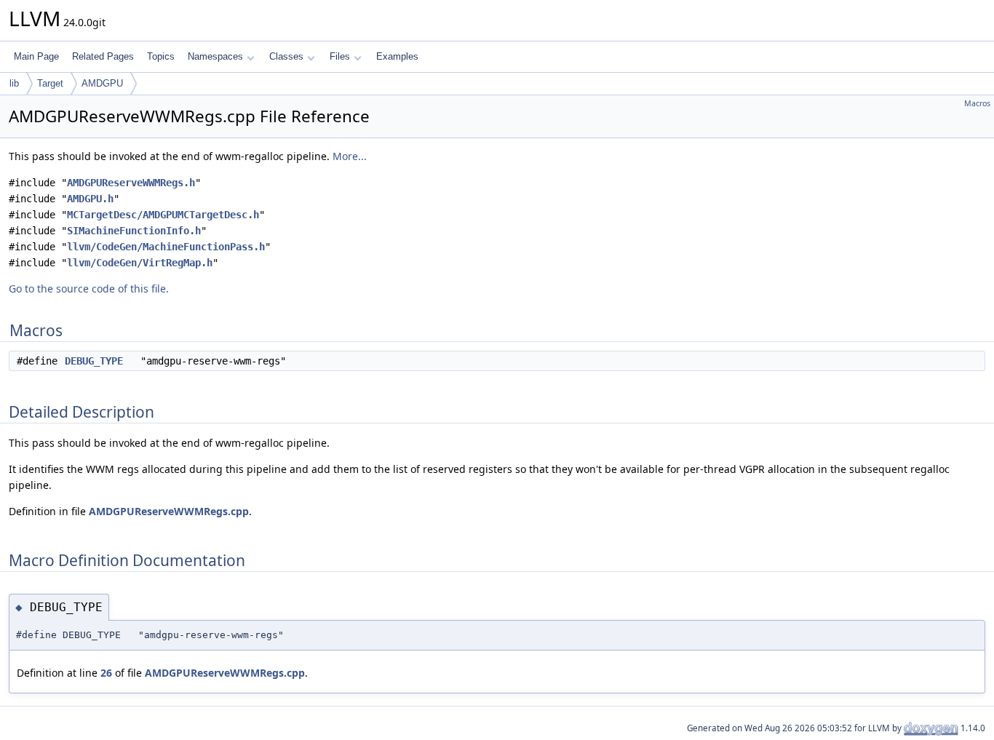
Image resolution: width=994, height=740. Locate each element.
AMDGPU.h (90, 198)
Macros (977, 103)
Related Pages (103, 56)
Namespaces (215, 56)
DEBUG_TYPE (94, 361)
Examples (397, 56)
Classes (286, 56)
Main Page (36, 56)
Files (340, 56)
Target (50, 83)
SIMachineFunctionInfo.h (134, 230)
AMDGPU (102, 83)
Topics (161, 56)
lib (14, 83)
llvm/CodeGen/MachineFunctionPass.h (166, 246)
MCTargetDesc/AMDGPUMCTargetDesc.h (163, 214)
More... (350, 156)
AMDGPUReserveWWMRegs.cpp (169, 511)
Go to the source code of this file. (89, 288)
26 (106, 673)
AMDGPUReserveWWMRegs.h (131, 182)
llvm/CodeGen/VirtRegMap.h (139, 262)
